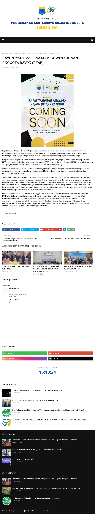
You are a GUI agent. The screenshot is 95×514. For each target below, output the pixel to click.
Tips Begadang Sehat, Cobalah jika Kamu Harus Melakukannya (37, 390)
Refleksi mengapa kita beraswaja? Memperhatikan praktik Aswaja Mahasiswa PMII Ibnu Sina (49, 410)
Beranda (5, 53)
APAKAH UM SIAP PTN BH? (23, 459)
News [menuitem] (35, 46)
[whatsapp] (24, 353)
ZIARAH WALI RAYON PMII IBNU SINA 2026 (15, 267)
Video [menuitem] (55, 46)
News (11, 53)
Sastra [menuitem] (44, 46)
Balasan (14, 302)
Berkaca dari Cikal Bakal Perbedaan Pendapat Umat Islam (35, 498)
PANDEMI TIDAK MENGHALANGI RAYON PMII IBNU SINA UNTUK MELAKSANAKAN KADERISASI (50, 420)
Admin (6, 67)
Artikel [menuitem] (26, 46)
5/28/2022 (14, 291)
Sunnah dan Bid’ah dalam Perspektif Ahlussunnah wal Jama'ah (36, 450)
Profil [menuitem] (15, 46)
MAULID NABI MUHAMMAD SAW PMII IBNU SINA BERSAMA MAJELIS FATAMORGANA (46, 489)
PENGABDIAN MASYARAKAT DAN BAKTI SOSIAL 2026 (78, 267)
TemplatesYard (19, 511)
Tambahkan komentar (17, 309)
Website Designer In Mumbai (43, 511)
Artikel (10, 224)
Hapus (17, 299)
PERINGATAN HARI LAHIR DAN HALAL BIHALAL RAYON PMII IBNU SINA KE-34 (46, 268)
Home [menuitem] (7, 46)
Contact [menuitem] (64, 46)
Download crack (32, 294)
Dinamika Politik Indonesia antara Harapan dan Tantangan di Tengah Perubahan (44, 440)
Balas (11, 299)
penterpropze (14, 289)
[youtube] (70, 353)
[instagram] (24, 358)
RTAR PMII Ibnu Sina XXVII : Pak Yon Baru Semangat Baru (35, 400)
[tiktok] (70, 358)
